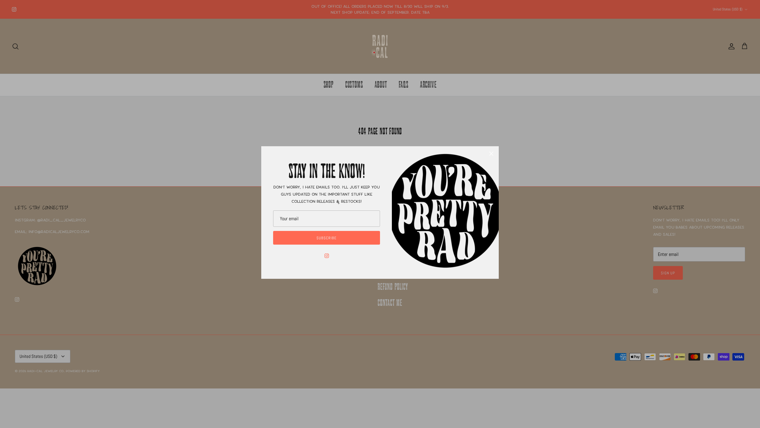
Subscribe (326, 237)
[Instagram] (326, 256)
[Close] (491, 153)
